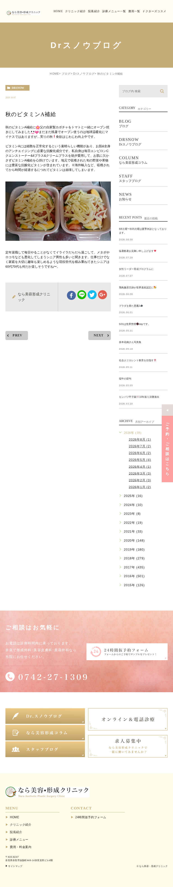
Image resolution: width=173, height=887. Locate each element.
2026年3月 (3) (140, 473)
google (102, 294)
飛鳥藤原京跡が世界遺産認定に (136, 287)
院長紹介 (16, 832)
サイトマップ (15, 866)
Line (81, 294)
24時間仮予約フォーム (90, 817)
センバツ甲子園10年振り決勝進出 (139, 396)
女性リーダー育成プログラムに (136, 269)
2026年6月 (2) (140, 453)
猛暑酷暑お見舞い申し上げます (136, 251)
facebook (71, 295)
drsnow (18, 88)
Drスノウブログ (84, 73)
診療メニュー (19, 839)
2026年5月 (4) (140, 460)
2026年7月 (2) (140, 446)
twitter (92, 294)
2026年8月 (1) (140, 439)
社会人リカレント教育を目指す (136, 360)
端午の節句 (125, 378)
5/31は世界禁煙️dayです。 (134, 324)
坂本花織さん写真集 (130, 342)
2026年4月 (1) (140, 466)
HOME (54, 73)
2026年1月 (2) (140, 487)
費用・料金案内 (21, 847)
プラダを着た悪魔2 (129, 305)
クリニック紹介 (21, 824)
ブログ (66, 73)
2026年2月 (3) (140, 480)
